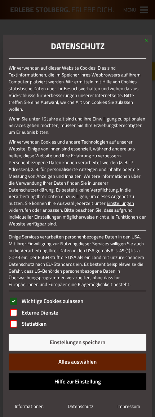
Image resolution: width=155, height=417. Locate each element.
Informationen (29, 406)
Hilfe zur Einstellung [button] (77, 381)
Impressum (129, 406)
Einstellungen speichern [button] (77, 342)
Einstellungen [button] (120, 203)
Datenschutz (80, 406)
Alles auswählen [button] (77, 361)
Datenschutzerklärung (31, 189)
